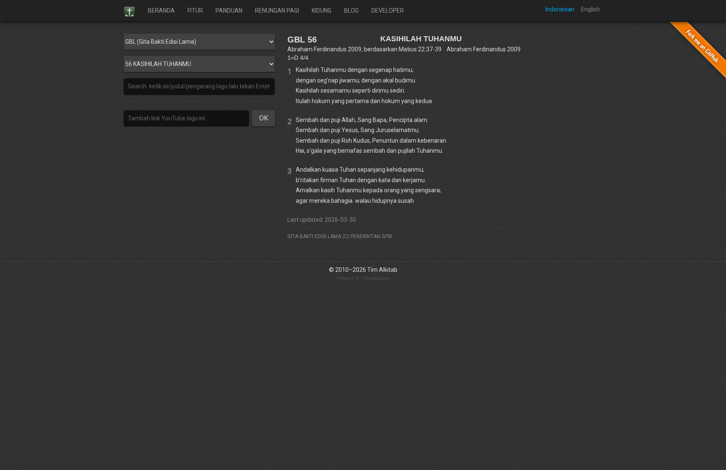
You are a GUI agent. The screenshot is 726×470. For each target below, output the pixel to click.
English (590, 9)
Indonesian (559, 9)
